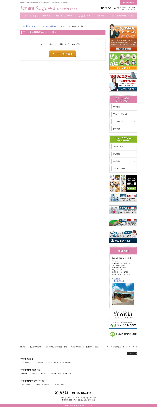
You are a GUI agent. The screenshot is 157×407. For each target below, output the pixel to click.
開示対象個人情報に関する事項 (56, 347)
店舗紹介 (117, 279)
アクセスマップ (119, 281)
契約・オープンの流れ (64, 16)
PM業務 (37, 384)
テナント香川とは (29, 16)
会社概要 (23, 347)
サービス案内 (25, 384)
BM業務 (46, 384)
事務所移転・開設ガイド (94, 347)
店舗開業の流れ (76, 347)
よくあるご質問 (84, 16)
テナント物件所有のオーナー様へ (122, 16)
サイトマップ (133, 347)
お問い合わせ (66, 362)
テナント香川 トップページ (29, 26)
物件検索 (46, 16)
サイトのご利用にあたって (115, 347)
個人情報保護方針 (36, 347)
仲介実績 (100, 16)
